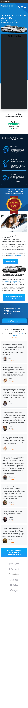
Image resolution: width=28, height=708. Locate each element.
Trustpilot (14, 335)
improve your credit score (15, 255)
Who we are (10, 261)
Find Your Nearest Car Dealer (14, 298)
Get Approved (13, 321)
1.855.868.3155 (6, 1)
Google (21, 333)
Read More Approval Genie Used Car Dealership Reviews (14, 552)
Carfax (14, 282)
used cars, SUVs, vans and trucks (12, 281)
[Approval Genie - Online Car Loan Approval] (7, 6)
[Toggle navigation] (25, 6)
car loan (4, 243)
